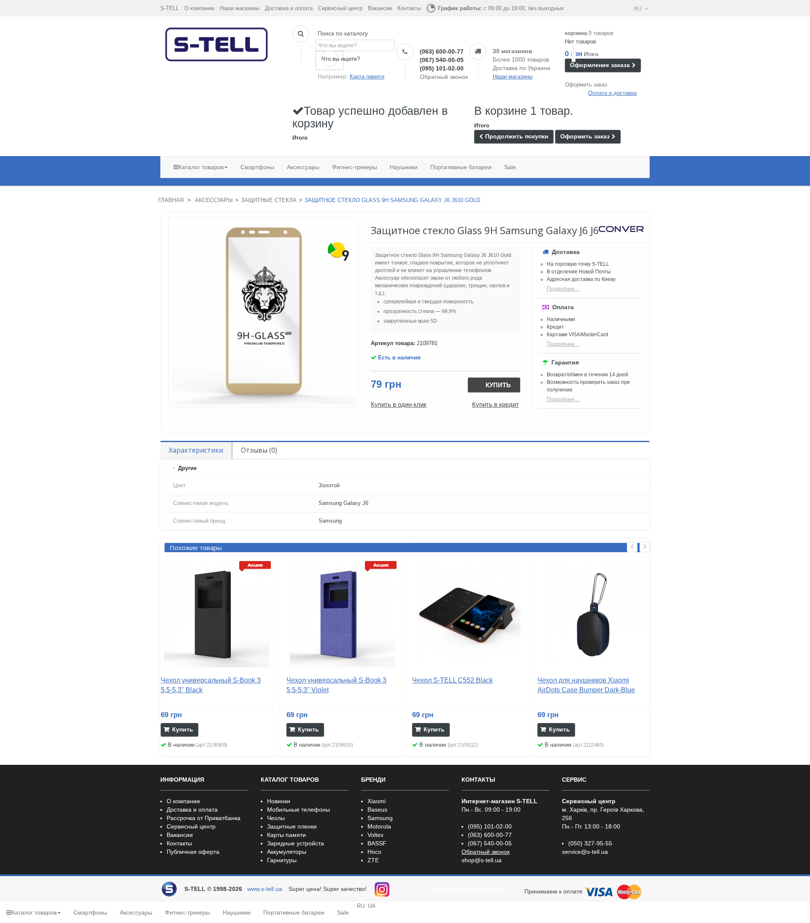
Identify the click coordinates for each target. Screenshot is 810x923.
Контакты (409, 8)
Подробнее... (563, 289)
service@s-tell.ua (585, 851)
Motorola (379, 826)
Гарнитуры (282, 860)
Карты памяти (286, 834)
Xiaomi (376, 801)
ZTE (373, 860)
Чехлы (276, 818)
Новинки (278, 801)
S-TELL (169, 8)
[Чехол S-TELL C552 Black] (468, 614)
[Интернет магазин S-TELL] (216, 43)
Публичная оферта (193, 851)
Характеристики (196, 450)
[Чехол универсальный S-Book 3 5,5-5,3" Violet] (343, 614)
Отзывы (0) (259, 450)
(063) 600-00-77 (442, 51)
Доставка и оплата (289, 8)
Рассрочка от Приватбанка (203, 818)
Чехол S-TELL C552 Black (452, 680)
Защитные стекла (269, 200)
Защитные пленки (292, 826)
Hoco (374, 851)
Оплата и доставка (612, 93)
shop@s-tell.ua (482, 860)
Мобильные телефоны (298, 809)
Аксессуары (214, 200)
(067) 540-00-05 (442, 60)
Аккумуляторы (286, 851)
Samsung (380, 818)
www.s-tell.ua (264, 888)
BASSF (376, 843)
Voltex (375, 834)
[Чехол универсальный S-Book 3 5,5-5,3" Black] (217, 614)
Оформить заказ (586, 84)
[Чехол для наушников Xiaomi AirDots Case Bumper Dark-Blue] (594, 614)
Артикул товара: (393, 343)
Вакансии (380, 8)
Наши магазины (239, 8)
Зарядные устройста (295, 843)
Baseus (377, 809)
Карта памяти (367, 76)
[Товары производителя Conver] (621, 229)
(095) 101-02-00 (442, 68)
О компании (199, 8)
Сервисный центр (340, 8)
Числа (492, 889)
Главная (171, 200)
